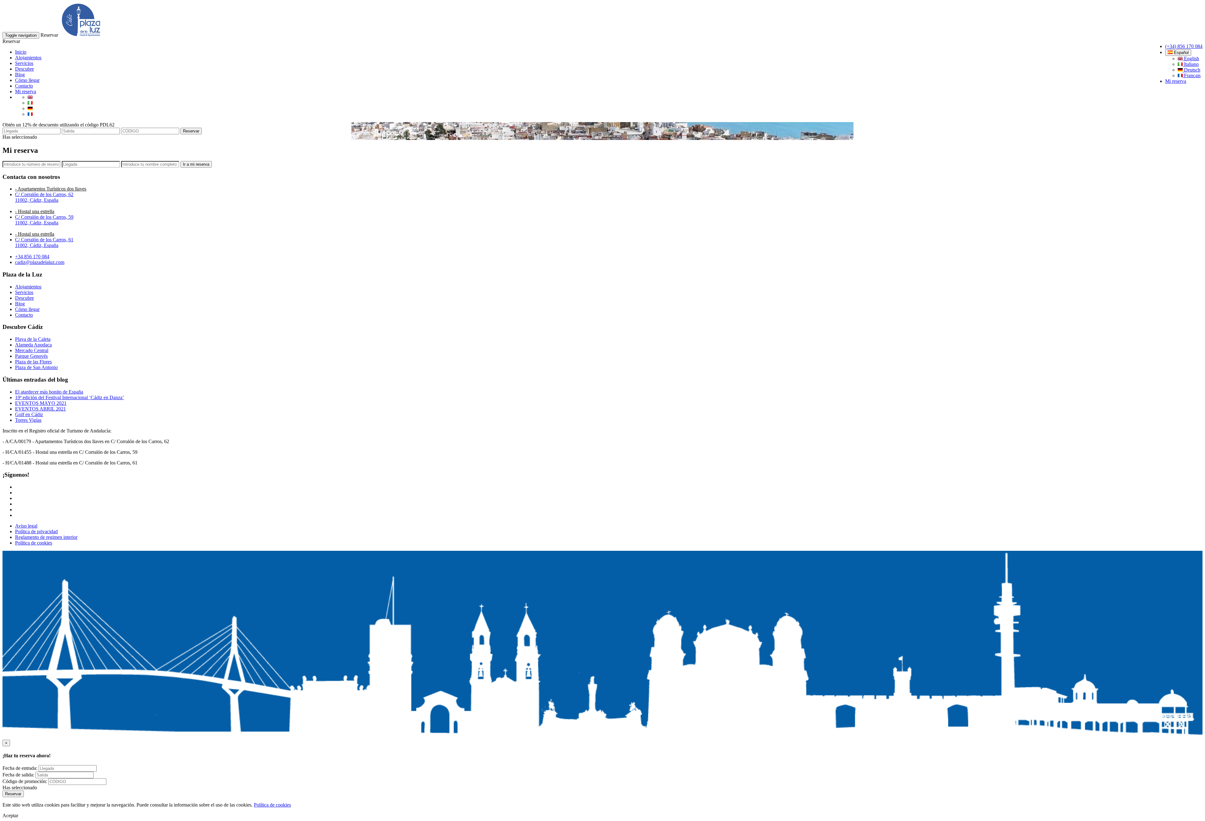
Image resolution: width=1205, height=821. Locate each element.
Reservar (191, 131)
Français (1192, 75)
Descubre (24, 69)
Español (1181, 52)
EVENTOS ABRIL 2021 (40, 408)
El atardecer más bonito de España (49, 391)
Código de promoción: (25, 781)
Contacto (24, 86)
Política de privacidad (36, 531)
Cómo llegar (27, 80)
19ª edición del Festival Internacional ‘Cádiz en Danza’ (69, 397)
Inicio (20, 52)
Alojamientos (28, 57)
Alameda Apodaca (33, 344)
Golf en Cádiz (29, 414)
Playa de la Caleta (33, 339)
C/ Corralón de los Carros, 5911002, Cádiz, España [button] (44, 219)
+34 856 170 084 (32, 256)
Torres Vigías (28, 420)
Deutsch (1191, 69)
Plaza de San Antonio (36, 367)
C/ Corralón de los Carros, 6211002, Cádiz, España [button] (44, 197)
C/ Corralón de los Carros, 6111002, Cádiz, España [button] (44, 242)
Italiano (1191, 64)
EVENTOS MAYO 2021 (41, 403)
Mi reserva (1175, 81)
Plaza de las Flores (33, 361)
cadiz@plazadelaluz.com (39, 262)
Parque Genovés (31, 356)
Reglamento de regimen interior (46, 537)
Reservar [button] (49, 35)
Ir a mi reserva (196, 164)
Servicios (24, 63)
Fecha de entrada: (20, 768)
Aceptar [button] (10, 815)
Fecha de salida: (18, 774)
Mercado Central (31, 350)
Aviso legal (26, 526)
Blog (20, 74)
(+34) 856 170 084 (1183, 46)
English (1191, 58)
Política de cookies (33, 542)
